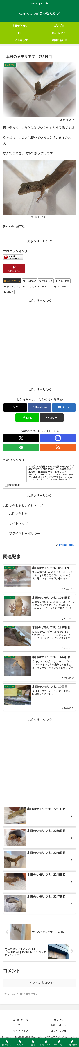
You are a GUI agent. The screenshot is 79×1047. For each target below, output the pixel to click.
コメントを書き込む (40, 983)
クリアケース (13, 286)
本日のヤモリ (13, 280)
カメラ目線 (63, 280)
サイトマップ (18, 523)
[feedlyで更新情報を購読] (21, 447)
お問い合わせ (18, 513)
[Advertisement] (39, 343)
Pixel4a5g (31, 280)
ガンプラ (58, 1020)
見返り (10, 292)
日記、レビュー (59, 1025)
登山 (20, 1025)
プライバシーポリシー (24, 533)
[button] (51, 417)
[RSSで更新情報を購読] (58, 447)
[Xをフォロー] (21, 438)
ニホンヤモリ (32, 286)
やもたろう (47, 280)
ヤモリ (48, 286)
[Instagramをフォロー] (58, 438)
